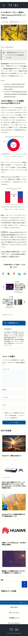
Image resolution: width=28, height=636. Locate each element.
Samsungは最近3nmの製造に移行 (10, 251)
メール (5, 397)
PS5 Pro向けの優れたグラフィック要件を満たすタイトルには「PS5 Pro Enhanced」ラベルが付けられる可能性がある (14, 485)
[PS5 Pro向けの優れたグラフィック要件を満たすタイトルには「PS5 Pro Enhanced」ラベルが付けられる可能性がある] (14, 463)
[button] (3, 274)
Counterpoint (4, 63)
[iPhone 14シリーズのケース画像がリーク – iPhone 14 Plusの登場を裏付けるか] (18, 300)
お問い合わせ (14, 607)
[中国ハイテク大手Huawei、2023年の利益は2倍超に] (14, 523)
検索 (2, 580)
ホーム (3, 47)
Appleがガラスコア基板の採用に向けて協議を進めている (13, 515)
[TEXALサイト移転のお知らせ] (14, 436)
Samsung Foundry (8, 68)
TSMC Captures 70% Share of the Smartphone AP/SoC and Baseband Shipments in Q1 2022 (15, 94)
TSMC (25, 66)
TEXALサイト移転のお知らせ (11, 456)
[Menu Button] (4, 5)
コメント (5, 369)
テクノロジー (23, 22)
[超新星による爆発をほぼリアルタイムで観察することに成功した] (14, 552)
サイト (4, 405)
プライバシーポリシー (14, 623)
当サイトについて (14, 612)
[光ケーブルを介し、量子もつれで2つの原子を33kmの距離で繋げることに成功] (10, 285)
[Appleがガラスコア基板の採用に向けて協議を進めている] (14, 495)
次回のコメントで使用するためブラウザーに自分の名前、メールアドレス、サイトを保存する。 (14, 415)
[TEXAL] (13, 5)
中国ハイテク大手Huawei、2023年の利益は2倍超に (14, 544)
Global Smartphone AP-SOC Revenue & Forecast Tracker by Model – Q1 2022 (14, 86)
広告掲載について (14, 618)
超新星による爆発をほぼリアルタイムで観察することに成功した (13, 572)
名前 (4, 390)
